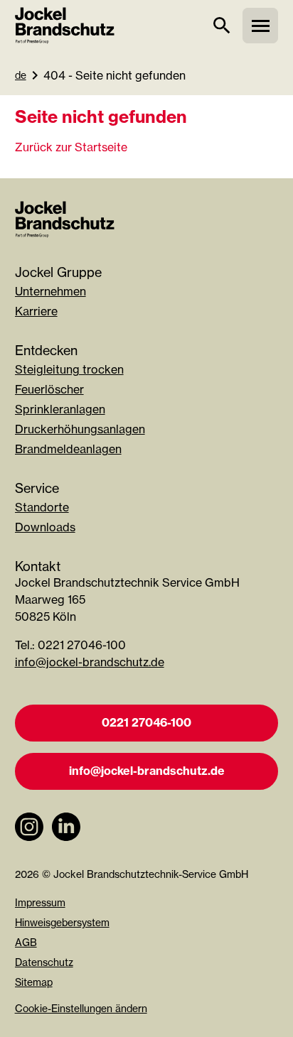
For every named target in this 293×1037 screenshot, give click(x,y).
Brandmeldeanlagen (68, 449)
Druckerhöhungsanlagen (80, 429)
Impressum (40, 902)
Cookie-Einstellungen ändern (81, 1008)
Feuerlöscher (49, 389)
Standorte (42, 507)
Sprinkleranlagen (60, 409)
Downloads (45, 527)
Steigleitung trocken (69, 369)
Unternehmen (50, 291)
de (20, 75)
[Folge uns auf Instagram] (29, 848)
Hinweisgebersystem (62, 922)
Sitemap (34, 982)
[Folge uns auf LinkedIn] (66, 848)
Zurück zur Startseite (71, 147)
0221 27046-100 (146, 722)
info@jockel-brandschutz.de (89, 662)
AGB (26, 942)
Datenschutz (44, 962)
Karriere (36, 311)
